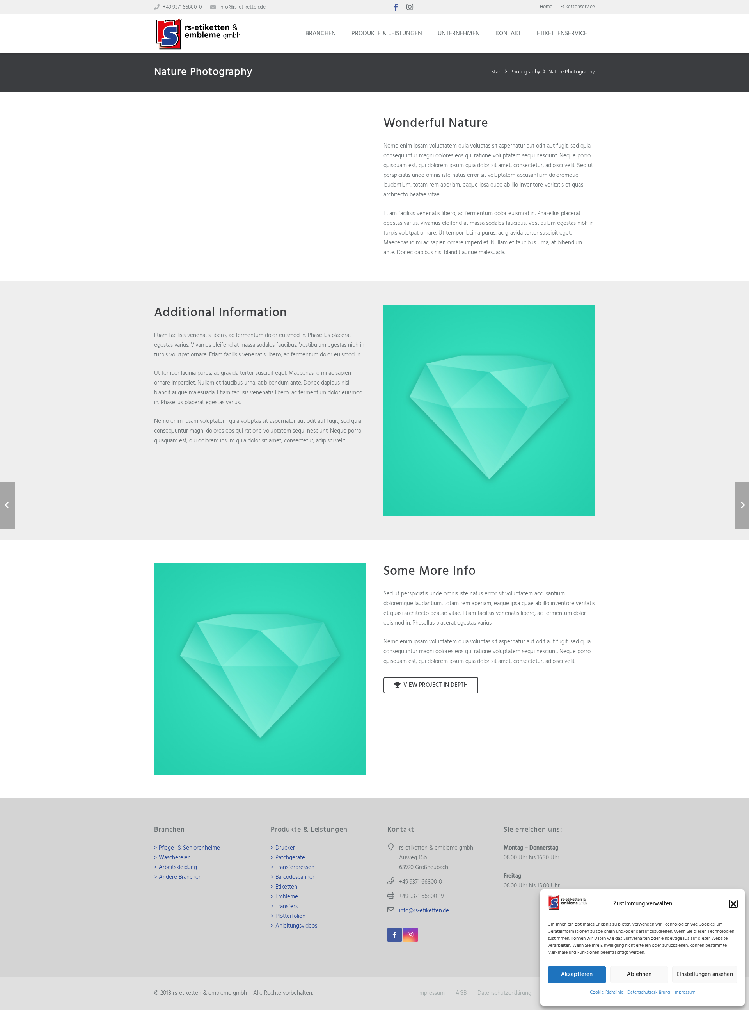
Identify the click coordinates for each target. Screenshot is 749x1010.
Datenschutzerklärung (648, 992)
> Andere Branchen (178, 877)
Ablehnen (639, 974)
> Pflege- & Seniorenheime (187, 848)
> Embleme (284, 896)
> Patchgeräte (288, 857)
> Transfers (284, 906)
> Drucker (283, 848)
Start (496, 72)
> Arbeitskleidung (175, 867)
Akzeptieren (577, 974)
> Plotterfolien (288, 916)
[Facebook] (396, 7)
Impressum (685, 992)
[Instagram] (410, 7)
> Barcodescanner (292, 877)
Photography (525, 72)
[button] (733, 904)
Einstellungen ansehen (704, 974)
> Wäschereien (172, 857)
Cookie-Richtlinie (606, 992)
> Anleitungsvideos (294, 926)
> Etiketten (284, 887)
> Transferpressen (292, 867)
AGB (461, 993)
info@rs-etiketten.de (242, 7)
